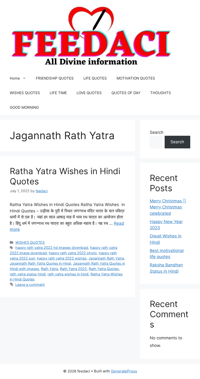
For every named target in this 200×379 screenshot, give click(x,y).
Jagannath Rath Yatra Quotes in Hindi (40, 263)
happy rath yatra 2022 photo (73, 253)
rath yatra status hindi (28, 274)
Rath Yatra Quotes (104, 269)
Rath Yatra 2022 (73, 269)
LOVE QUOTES (89, 92)
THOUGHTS (160, 92)
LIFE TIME (58, 92)
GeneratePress (124, 371)
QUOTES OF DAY (125, 92)
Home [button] (15, 78)
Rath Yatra (49, 269)
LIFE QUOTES (95, 78)
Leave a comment (30, 284)
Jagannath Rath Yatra (106, 258)
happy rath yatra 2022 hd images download (51, 247)
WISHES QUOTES (25, 92)
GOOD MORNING (24, 107)
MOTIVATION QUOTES (136, 78)
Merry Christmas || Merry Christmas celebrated (168, 207)
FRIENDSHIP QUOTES (55, 78)
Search (156, 132)
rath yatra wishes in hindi (68, 274)
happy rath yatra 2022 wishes (62, 258)
